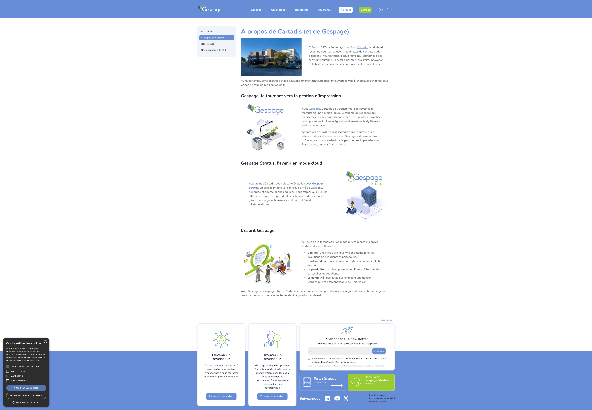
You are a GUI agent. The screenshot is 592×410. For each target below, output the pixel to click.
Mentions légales (377, 395)
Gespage (256, 10)
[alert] (26, 372)
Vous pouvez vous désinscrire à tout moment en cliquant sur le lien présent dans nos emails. (345, 366)
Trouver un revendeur (272, 396)
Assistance (324, 10)
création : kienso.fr (378, 401)
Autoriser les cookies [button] (26, 388)
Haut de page (385, 319)
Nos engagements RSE (214, 50)
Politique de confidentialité (382, 398)
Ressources (301, 10)
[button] (26, 402)
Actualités (206, 31)
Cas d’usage (278, 10)
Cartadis (362, 47)
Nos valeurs (207, 44)
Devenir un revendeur (221, 396)
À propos (346, 10)
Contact (365, 10)
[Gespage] (209, 9)
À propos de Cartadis (212, 37)
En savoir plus (33, 360)
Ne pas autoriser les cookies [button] (26, 395)
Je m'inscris (379, 350)
